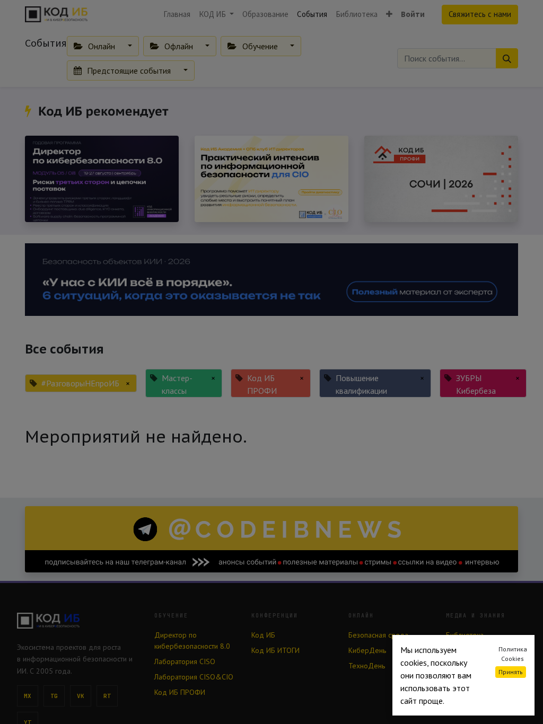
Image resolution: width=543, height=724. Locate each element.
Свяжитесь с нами (480, 14)
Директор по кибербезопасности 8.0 (192, 640)
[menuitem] (177, 14)
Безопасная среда (378, 635)
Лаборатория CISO (184, 661)
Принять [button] (510, 672)
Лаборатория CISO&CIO (193, 677)
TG (54, 696)
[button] (389, 14)
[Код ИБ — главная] (77, 621)
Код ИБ (263, 635)
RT (107, 696)
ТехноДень (366, 665)
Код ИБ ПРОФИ (179, 692)
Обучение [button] (260, 46)
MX (28, 696)
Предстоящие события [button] (129, 70)
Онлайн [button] (101, 46)
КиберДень (367, 650)
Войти (413, 14)
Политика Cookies (512, 654)
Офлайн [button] (178, 46)
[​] (30, 111)
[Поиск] (507, 58)
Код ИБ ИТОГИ (275, 650)
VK (81, 696)
